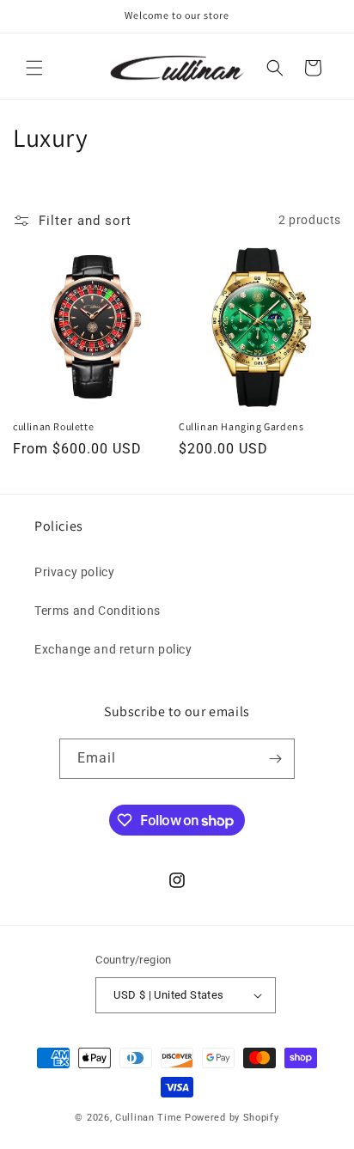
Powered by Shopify (232, 1117)
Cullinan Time (148, 1117)
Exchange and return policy (113, 649)
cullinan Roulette (53, 426)
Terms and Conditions (97, 610)
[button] (34, 68)
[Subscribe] (275, 759)
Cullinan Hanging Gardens (241, 426)
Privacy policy (74, 572)
